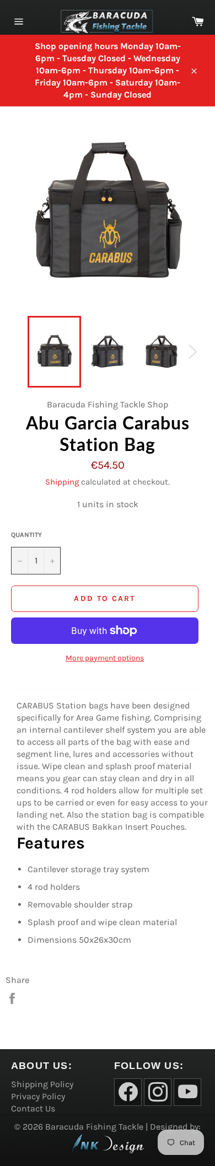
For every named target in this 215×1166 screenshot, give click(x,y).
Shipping (62, 482)
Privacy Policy (38, 1096)
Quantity (26, 535)
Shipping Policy (42, 1084)
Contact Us (33, 1108)
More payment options (105, 658)
